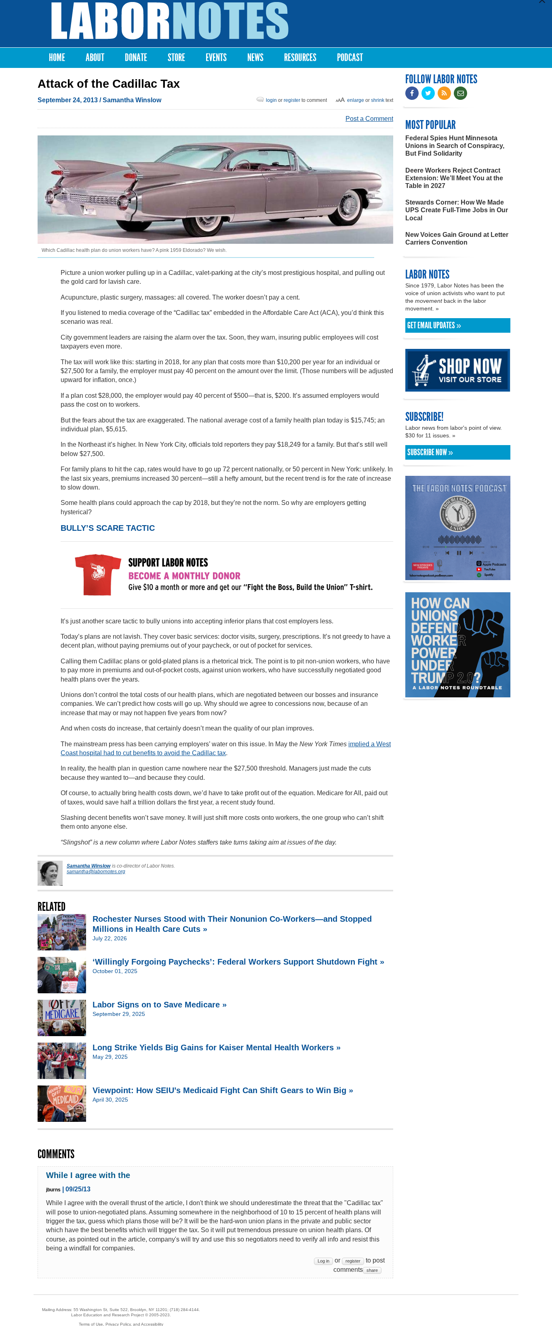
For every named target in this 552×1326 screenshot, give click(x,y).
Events (216, 57)
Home (57, 57)
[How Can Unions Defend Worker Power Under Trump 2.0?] (457, 693)
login (271, 100)
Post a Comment (369, 118)
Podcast (350, 57)
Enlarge (355, 100)
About (95, 57)
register (292, 100)
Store (176, 57)
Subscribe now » (430, 452)
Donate (136, 57)
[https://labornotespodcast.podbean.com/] (457, 576)
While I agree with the (88, 1175)
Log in (323, 1260)
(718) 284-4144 (184, 1309)
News (255, 57)
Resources (300, 57)
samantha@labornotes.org (96, 871)
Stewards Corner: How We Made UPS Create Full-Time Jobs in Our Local (456, 210)
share (372, 1270)
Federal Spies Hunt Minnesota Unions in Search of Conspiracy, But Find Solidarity (454, 146)
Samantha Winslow (132, 100)
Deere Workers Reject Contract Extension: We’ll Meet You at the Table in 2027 (454, 178)
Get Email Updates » (434, 325)
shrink (377, 100)
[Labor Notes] (170, 21)
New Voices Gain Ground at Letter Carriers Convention (456, 238)
